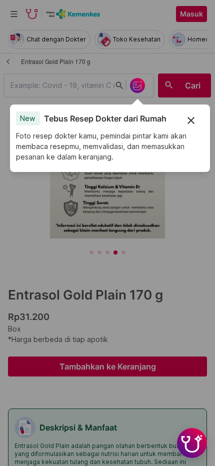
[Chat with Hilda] (192, 443)
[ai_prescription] (138, 86)
